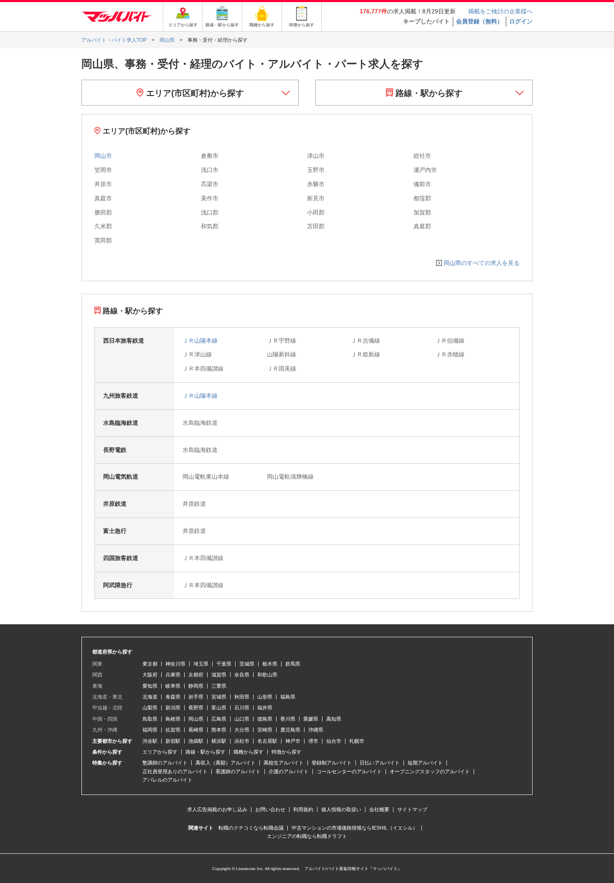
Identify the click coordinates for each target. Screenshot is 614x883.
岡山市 (103, 155)
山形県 (264, 697)
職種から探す (248, 752)
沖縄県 (315, 730)
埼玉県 (200, 664)
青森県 (172, 697)
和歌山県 (267, 675)
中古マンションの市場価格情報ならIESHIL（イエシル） (355, 828)
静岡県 (195, 686)
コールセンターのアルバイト (349, 772)
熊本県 (218, 730)
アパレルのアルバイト (167, 780)
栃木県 (269, 664)
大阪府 (149, 675)
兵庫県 (172, 675)
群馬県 (292, 664)
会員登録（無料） (479, 21)
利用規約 (303, 809)
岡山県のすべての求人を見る (482, 263)
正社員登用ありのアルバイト (175, 772)
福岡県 (149, 730)
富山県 (218, 708)
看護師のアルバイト (238, 772)
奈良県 (241, 675)
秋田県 (241, 697)
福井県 (264, 708)
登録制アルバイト (332, 763)
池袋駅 (195, 741)
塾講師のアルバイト (165, 763)
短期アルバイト (425, 763)
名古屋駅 (267, 741)
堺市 (313, 741)
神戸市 (292, 741)
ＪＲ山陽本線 (200, 340)
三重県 (218, 686)
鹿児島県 (290, 730)
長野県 (195, 708)
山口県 (241, 719)
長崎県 (195, 730)
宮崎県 (264, 730)
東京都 (149, 664)
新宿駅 (172, 741)
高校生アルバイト (284, 763)
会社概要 (379, 809)
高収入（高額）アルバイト (225, 763)
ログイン (521, 21)
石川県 (241, 708)
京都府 (195, 675)
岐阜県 (172, 686)
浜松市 (241, 741)
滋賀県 (218, 675)
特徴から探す (286, 752)
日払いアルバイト (380, 763)
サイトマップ (412, 809)
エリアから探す (160, 752)
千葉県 (223, 664)
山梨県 (149, 708)
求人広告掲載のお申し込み (217, 809)
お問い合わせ (270, 809)
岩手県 (195, 697)
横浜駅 (218, 741)
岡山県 (195, 719)
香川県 (287, 719)
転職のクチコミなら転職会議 (251, 828)
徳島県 (264, 719)
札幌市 (356, 741)
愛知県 (149, 686)
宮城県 (218, 697)
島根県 (172, 719)
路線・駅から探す (427, 93)
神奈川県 (175, 664)
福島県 (287, 697)
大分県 (241, 730)
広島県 (218, 719)
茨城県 (246, 664)
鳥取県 (149, 719)
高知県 (333, 719)
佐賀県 (172, 730)
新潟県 (172, 708)
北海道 (149, 697)
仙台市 (333, 741)
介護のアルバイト (289, 772)
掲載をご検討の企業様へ (500, 11)
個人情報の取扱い (341, 809)
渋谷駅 (149, 741)
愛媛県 (310, 719)
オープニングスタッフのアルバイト (430, 772)
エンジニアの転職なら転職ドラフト (307, 836)
